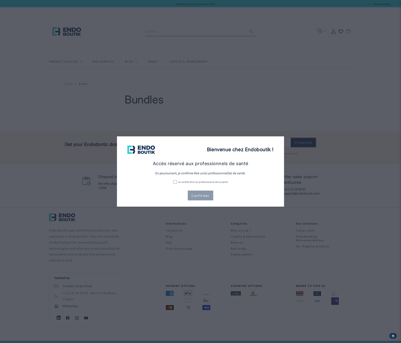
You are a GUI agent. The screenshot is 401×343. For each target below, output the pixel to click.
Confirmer (200, 195)
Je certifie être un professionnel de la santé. (203, 181)
